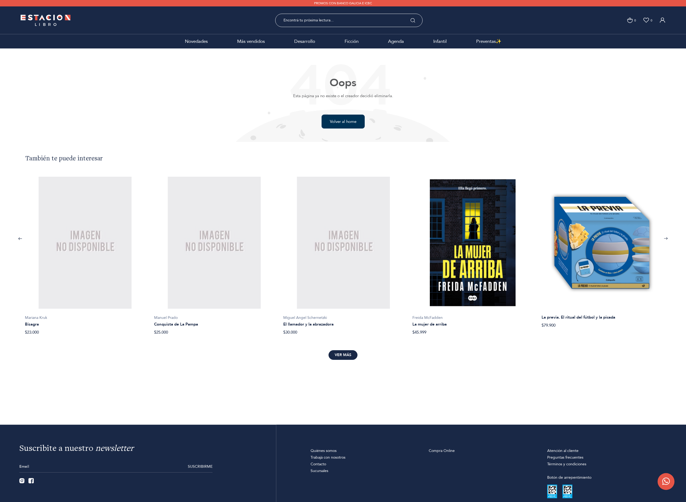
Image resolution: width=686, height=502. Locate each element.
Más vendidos (251, 41)
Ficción (352, 41)
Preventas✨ (488, 41)
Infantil (440, 41)
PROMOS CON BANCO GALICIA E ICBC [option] (343, 3)
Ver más (343, 354)
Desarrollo (304, 41)
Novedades (196, 41)
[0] (630, 20)
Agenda (396, 41)
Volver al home (343, 121)
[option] (85, 252)
